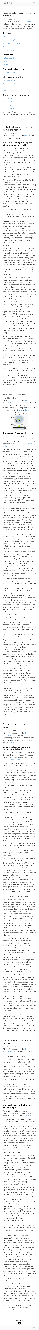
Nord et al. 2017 (8, 91)
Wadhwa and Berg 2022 (11, 50)
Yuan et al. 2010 (8, 102)
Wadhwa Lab (10, 2)
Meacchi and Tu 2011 (10, 109)
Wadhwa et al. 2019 (10, 84)
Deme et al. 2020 (9, 61)
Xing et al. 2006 (8, 105)
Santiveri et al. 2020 (10, 58)
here (20, 410)
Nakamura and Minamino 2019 (13, 43)
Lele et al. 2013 (8, 87)
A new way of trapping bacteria (16, 394)
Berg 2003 (6, 36)
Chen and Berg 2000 (10, 98)
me (24, 117)
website (27, 136)
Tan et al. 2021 (8, 65)
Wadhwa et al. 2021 (10, 80)
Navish (15, 19)
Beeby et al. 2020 (9, 47)
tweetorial (29, 21)
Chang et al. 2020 (9, 72)
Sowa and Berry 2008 (10, 40)
